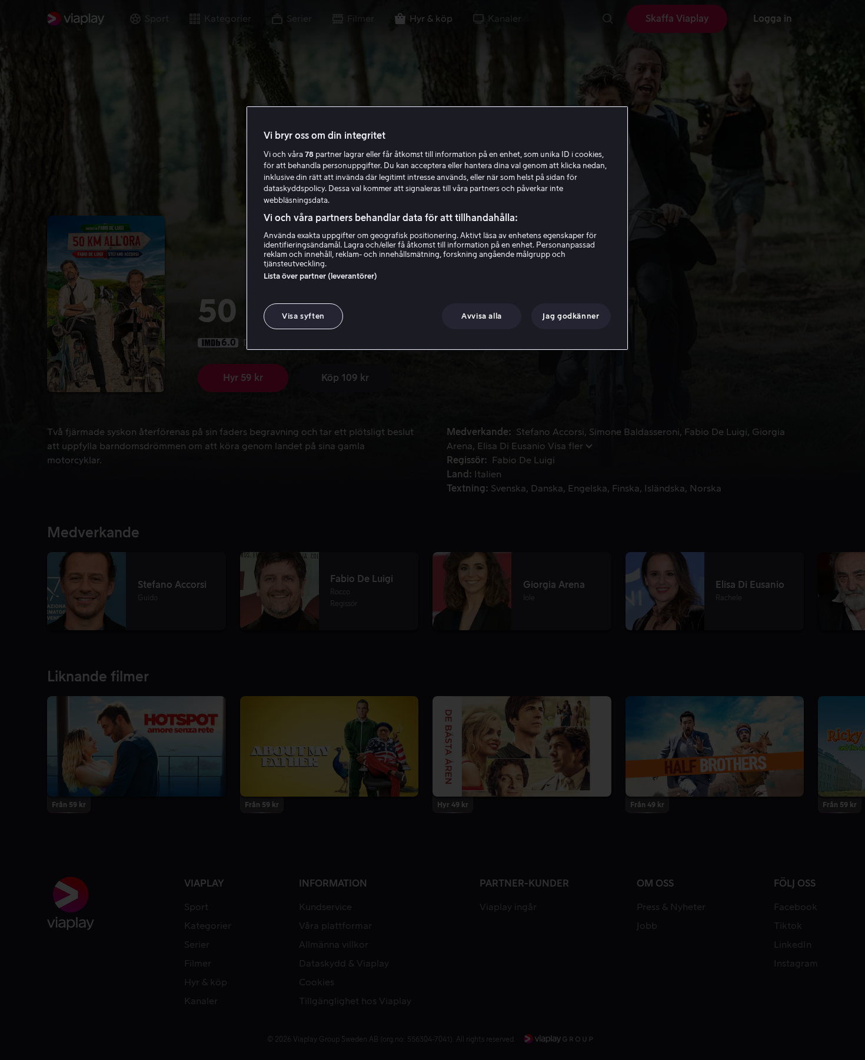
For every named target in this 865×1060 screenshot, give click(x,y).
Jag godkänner (571, 316)
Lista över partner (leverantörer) (320, 276)
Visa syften (303, 316)
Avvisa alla (481, 316)
